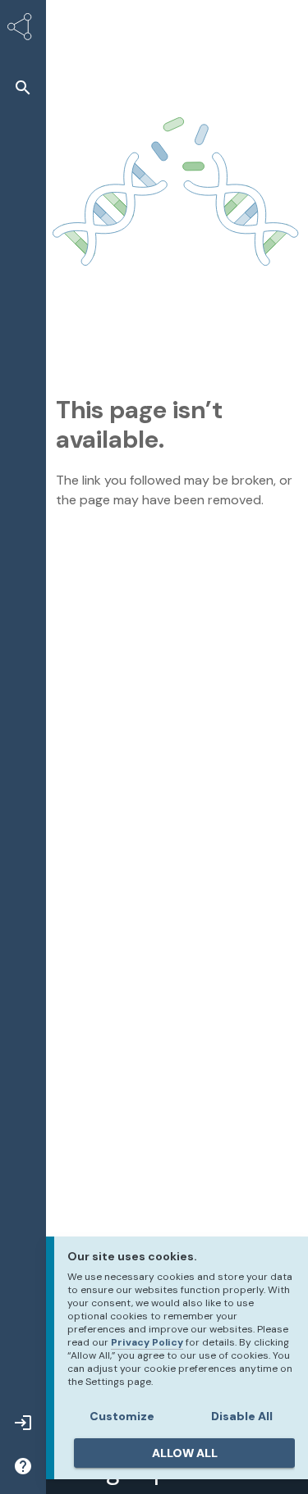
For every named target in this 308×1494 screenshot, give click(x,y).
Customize (122, 1416)
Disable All (242, 1416)
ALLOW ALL (185, 1453)
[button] (23, 87)
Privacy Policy (147, 1342)
